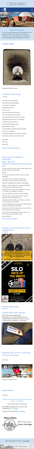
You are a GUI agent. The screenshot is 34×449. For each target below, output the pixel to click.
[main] (17, 33)
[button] (2, 10)
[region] (17, 4)
